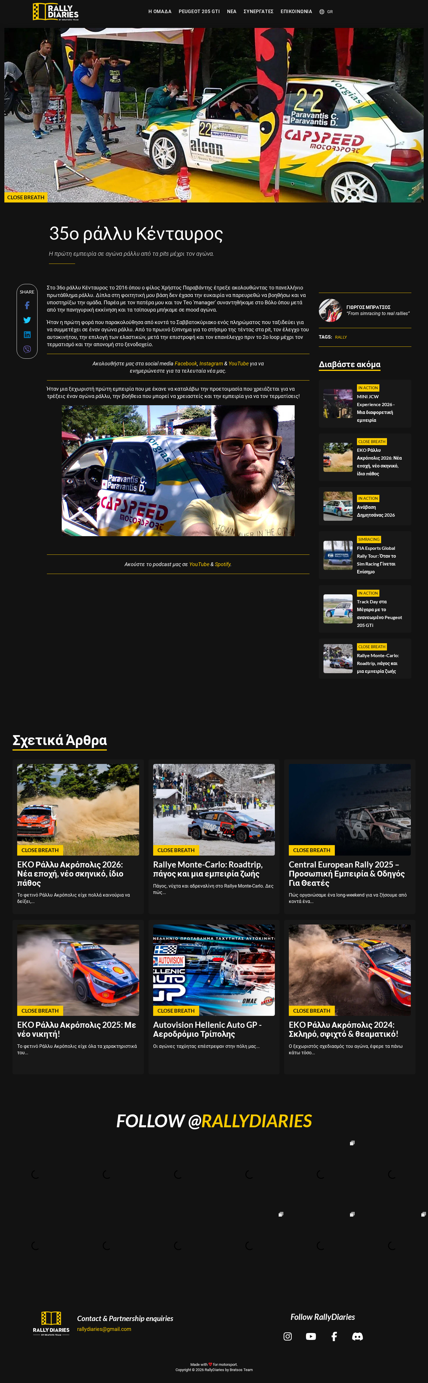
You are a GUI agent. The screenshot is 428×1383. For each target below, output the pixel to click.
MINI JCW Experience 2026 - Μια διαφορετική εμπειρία (376, 408)
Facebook (186, 363)
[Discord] (357, 1331)
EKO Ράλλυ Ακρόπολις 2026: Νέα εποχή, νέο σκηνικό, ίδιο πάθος (379, 461)
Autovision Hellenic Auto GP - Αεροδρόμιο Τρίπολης (207, 1029)
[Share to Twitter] (27, 320)
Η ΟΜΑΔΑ (160, 11)
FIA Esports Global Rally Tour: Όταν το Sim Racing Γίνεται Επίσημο (376, 559)
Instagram (211, 363)
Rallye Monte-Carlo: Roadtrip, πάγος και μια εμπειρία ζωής (378, 663)
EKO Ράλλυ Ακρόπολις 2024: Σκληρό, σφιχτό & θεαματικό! (344, 1029)
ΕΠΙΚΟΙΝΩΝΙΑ (296, 11)
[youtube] (311, 1331)
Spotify (222, 564)
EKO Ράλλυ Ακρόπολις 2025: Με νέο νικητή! (76, 1029)
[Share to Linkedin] (27, 334)
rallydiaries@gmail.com (104, 1329)
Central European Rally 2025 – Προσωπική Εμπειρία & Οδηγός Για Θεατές (347, 873)
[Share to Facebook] (27, 305)
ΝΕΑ (232, 11)
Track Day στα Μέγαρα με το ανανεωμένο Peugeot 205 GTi (379, 613)
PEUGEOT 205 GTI (199, 11)
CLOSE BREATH (26, 197)
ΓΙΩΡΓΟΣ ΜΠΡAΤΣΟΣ (368, 307)
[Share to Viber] (27, 349)
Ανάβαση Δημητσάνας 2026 (376, 511)
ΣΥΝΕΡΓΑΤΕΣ (259, 11)
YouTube (239, 363)
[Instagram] (287, 1331)
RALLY (341, 337)
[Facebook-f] (334, 1331)
